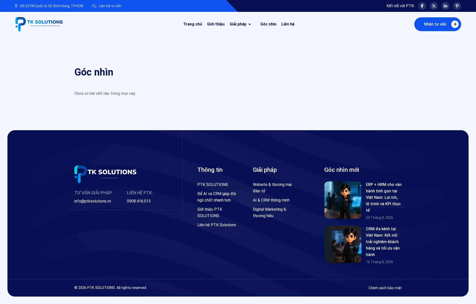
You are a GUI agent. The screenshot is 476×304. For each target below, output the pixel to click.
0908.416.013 (139, 201)
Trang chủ (192, 24)
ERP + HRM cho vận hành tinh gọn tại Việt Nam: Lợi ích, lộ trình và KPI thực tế (384, 197)
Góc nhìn (268, 24)
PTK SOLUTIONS (212, 184)
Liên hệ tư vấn (110, 6)
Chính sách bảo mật (385, 288)
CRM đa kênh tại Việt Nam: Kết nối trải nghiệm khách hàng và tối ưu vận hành (383, 242)
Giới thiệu (216, 24)
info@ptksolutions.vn (92, 201)
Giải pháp (238, 24)
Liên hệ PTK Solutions (216, 225)
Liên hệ (288, 24)
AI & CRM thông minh (271, 200)
